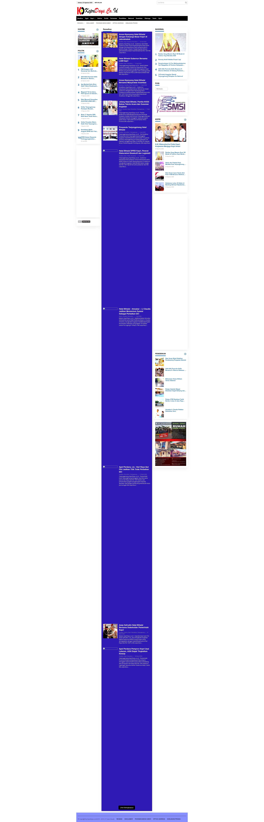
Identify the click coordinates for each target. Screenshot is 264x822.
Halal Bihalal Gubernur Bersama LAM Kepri (133, 59)
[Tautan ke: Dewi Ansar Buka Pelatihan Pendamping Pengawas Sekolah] (159, 362)
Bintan (120, 109)
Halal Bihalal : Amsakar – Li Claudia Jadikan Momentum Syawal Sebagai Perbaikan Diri (134, 311)
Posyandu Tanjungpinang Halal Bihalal (133, 128)
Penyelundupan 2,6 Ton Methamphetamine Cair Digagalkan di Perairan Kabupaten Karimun (172, 64)
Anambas (121, 85)
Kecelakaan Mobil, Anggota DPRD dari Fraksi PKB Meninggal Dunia (89, 130)
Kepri (125, 41)
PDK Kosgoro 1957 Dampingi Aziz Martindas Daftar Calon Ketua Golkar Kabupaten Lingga (89, 70)
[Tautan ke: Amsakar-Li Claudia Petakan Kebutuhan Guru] (159, 413)
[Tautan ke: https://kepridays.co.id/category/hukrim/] (97, 29)
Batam (120, 316)
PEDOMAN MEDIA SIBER (143, 819)
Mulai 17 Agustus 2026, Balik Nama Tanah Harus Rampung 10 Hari (89, 115)
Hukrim (126, 632)
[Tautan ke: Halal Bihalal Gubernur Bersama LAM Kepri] (110, 64)
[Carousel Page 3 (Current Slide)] (88, 43)
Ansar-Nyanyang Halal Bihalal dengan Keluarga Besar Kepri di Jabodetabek (133, 36)
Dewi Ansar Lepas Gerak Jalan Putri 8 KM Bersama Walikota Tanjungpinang (175, 173)
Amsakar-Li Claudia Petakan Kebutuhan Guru (174, 410)
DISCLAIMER (128, 819)
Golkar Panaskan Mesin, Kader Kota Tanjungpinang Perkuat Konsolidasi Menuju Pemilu (89, 123)
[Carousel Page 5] (93, 43)
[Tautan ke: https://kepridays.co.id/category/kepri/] (185, 119)
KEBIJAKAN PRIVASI (174, 819)
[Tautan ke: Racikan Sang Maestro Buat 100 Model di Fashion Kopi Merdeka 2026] (170, 42)
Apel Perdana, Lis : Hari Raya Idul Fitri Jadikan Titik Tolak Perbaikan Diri (134, 469)
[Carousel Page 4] (91, 43)
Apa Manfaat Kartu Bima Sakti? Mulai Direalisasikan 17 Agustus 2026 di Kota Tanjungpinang (89, 85)
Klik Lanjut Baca (123, 74)
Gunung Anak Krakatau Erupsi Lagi (169, 59)
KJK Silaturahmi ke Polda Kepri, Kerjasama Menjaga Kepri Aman (167, 145)
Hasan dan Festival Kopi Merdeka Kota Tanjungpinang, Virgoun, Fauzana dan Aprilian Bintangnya (175, 163)
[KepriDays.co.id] (97, 10)
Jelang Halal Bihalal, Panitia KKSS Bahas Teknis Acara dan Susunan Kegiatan (134, 104)
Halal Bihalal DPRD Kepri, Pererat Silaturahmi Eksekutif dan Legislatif (134, 151)
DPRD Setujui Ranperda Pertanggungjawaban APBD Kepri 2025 (88, 138)
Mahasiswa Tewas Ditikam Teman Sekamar (173, 379)
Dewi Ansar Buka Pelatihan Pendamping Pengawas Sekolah (175, 359)
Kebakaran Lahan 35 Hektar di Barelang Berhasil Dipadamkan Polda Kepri (87, 39)
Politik (128, 156)
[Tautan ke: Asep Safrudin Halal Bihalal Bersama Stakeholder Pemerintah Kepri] (110, 631)
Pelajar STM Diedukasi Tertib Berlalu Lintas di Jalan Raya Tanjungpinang (174, 400)
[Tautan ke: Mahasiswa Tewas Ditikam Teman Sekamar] (159, 382)
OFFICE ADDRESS (159, 819)
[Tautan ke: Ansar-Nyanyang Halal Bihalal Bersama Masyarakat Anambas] (110, 86)
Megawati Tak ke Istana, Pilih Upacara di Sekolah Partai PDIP (89, 93)
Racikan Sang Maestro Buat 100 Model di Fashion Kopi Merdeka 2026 (171, 55)
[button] (186, 2)
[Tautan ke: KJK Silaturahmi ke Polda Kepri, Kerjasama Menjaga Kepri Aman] (170, 132)
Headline (121, 41)
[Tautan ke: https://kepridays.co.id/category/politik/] (97, 51)
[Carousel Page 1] (83, 43)
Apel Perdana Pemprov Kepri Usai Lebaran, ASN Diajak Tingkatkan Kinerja (134, 651)
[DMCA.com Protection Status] (84, 221)
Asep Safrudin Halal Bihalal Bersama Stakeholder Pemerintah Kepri (134, 627)
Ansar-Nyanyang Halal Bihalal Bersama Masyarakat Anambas (132, 81)
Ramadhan (135, 41)
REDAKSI (119, 819)
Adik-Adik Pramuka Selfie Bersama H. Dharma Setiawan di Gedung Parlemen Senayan (89, 78)
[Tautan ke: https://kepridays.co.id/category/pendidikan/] (185, 354)
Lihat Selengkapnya (126, 807)
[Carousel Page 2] (86, 43)
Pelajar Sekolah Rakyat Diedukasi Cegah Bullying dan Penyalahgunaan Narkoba (175, 390)
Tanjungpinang (140, 109)
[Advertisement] (88, 181)
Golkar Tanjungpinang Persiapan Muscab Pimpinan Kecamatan (88, 108)
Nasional (129, 41)
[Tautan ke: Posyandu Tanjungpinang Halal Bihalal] (110, 133)
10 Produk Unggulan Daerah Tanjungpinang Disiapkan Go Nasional (170, 75)
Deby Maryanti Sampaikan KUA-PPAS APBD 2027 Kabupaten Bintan (89, 100)
